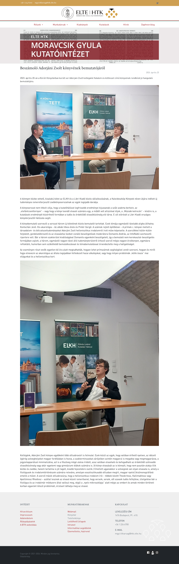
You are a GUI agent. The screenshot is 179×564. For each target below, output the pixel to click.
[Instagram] (146, 2)
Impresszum (26, 514)
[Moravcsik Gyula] (89, 13)
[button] (38, 24)
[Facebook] (135, 2)
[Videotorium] (139, 2)
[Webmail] (154, 2)
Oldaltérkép (25, 556)
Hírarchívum (26, 511)
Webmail (72, 511)
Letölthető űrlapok (77, 521)
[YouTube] (143, 2)
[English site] (157, 3)
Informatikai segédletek (79, 528)
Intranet (71, 524)
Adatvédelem (26, 518)
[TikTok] (150, 2)
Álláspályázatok (27, 521)
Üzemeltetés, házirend (79, 531)
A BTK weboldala (28, 524)
